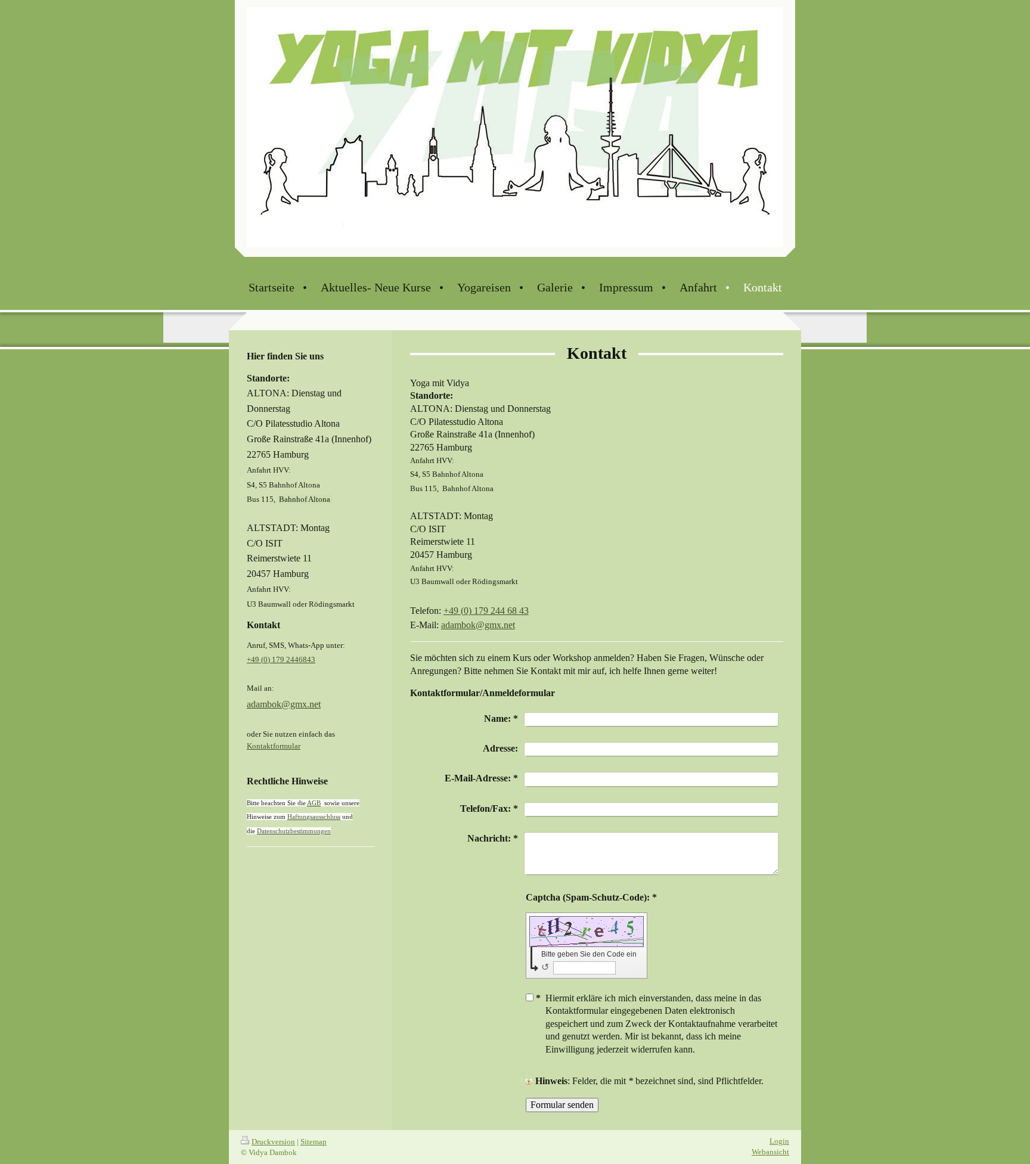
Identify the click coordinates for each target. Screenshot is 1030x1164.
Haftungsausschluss (313, 816)
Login (779, 1141)
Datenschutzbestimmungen (294, 830)
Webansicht (770, 1151)
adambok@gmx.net (478, 625)
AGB (314, 802)
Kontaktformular (273, 745)
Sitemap (313, 1141)
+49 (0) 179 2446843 (281, 659)
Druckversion (273, 1141)
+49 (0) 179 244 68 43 (486, 611)
